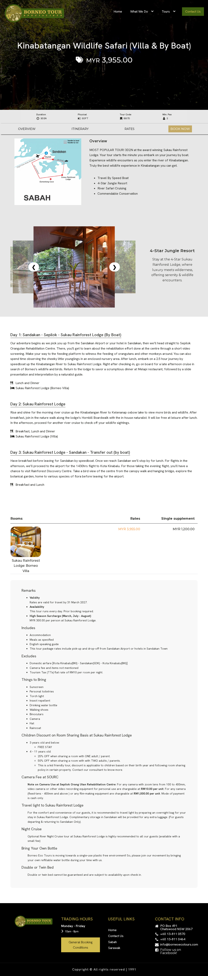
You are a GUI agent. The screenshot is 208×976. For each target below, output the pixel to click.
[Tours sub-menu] (175, 11)
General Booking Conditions (80, 945)
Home (118, 11)
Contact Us (193, 11)
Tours (166, 11)
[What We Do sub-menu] (153, 11)
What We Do (139, 11)
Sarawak (114, 948)
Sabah (112, 942)
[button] (174, 927)
